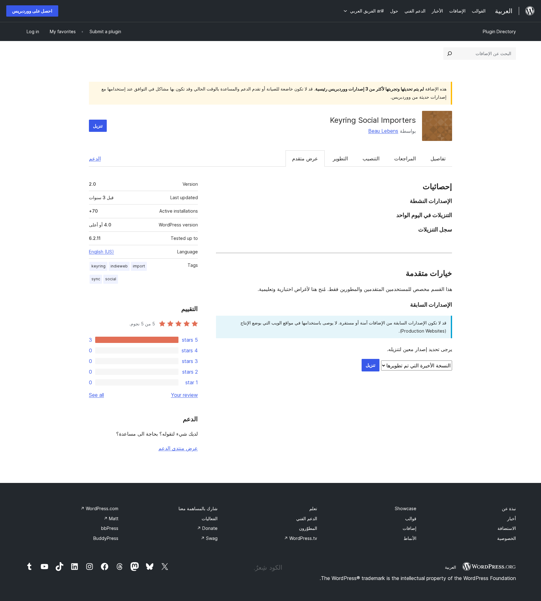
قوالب (410, 518)
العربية (450, 567)
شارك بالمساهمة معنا (198, 508)
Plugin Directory (499, 31)
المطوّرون (308, 528)
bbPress (109, 528)
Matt (111, 518)
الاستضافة (506, 528)
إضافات (409, 528)
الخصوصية (506, 538)
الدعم (95, 158)
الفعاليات (210, 518)
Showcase (405, 508)
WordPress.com (99, 508)
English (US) (101, 251)
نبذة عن (509, 508)
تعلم (313, 508)
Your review (184, 395)
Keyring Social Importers (373, 120)
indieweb (119, 266)
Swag (209, 538)
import (139, 266)
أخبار (511, 518)
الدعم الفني (306, 518)
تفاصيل (438, 158)
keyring (98, 266)
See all (96, 395)
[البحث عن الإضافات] (449, 53)
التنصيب (371, 158)
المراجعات (405, 158)
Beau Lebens (383, 131)
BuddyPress (105, 538)
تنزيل (98, 125)
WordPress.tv (300, 538)
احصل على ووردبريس (32, 10)
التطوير (340, 158)
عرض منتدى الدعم (178, 448)
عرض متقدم (305, 158)
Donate (207, 528)
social (110, 279)
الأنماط (410, 538)
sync (95, 279)
